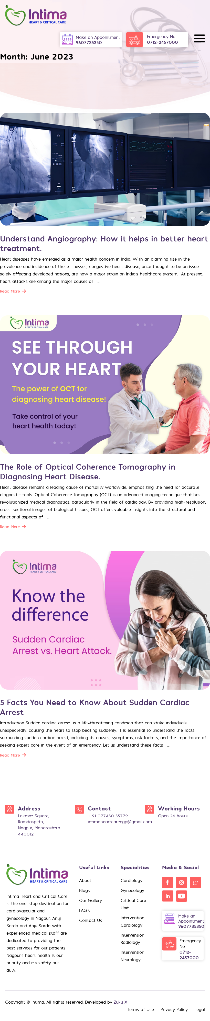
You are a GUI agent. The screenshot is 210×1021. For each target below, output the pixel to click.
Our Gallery (90, 900)
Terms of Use (141, 1009)
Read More (10, 291)
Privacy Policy (174, 1009)
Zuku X (120, 1002)
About (85, 880)
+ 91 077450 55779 (108, 815)
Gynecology (132, 890)
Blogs (84, 890)
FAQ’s (84, 910)
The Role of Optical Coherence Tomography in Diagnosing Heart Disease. (87, 471)
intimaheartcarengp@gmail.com (120, 821)
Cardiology (131, 880)
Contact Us (90, 920)
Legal (199, 1009)
